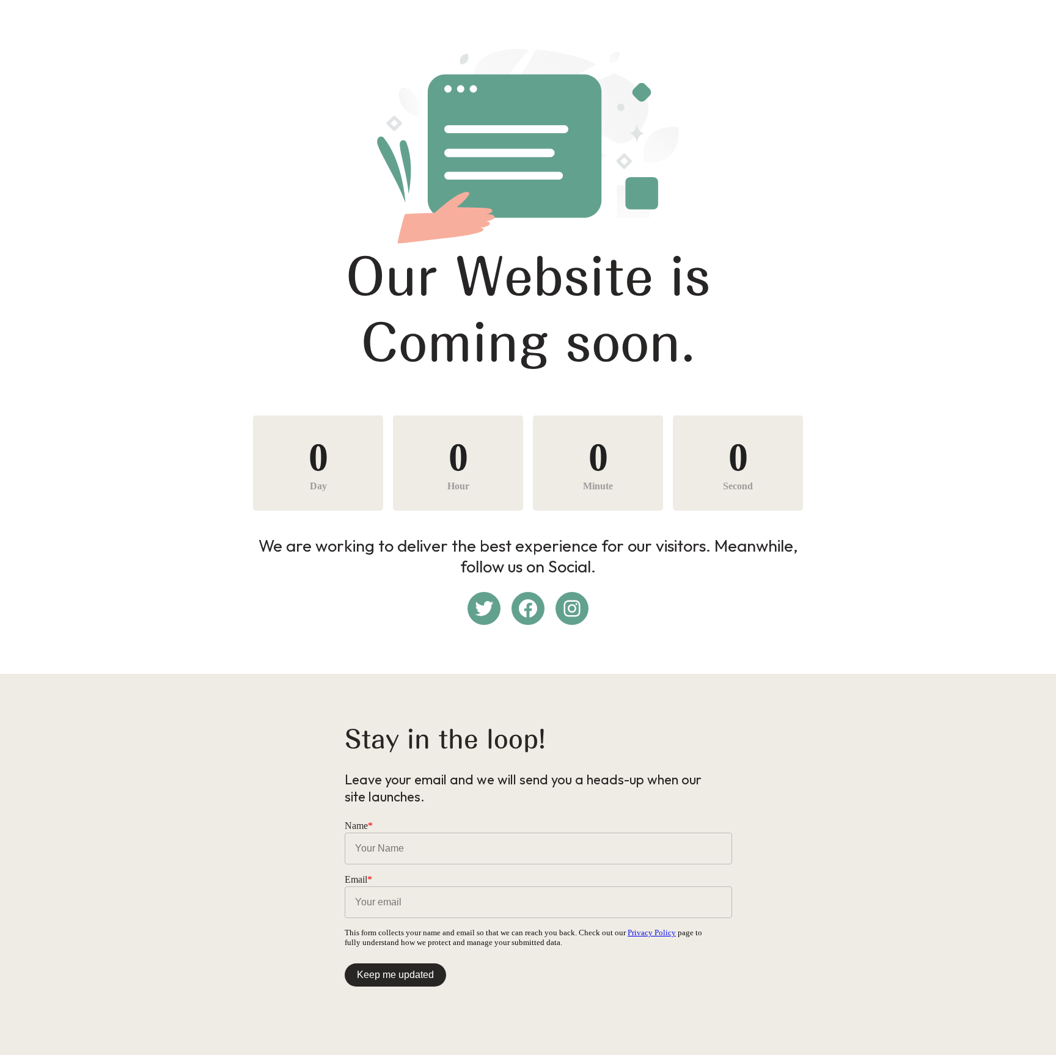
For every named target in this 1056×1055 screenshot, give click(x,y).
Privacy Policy (652, 932)
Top (1027, 1026)
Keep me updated (395, 974)
